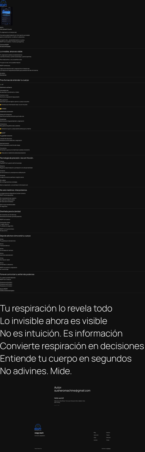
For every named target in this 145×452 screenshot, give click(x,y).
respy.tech (39, 433)
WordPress (108, 448)
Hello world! (59, 398)
